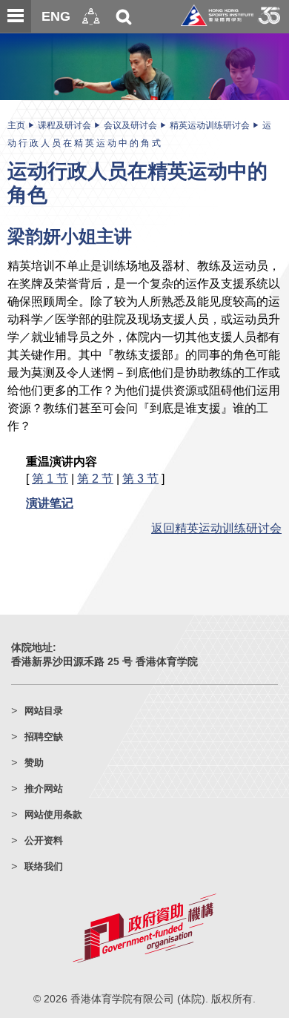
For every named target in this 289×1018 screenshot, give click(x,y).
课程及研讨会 (64, 125)
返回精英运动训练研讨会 (216, 528)
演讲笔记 (49, 502)
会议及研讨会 (130, 125)
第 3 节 (140, 478)
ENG (55, 16)
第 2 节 (95, 478)
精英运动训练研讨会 (210, 125)
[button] (91, 16)
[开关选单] (15, 16)
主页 (16, 125)
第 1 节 (50, 478)
